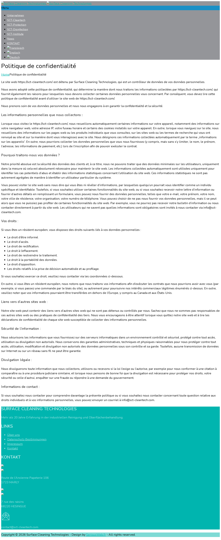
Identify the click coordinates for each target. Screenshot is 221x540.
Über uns (13, 435)
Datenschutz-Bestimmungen (26, 439)
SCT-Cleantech (16, 20)
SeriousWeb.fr (96, 535)
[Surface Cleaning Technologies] (46, 3)
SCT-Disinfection (17, 29)
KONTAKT (13, 43)
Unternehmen (15, 15)
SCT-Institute (15, 34)
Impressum (15, 444)
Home (5, 74)
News (10, 39)
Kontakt (12, 448)
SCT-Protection (16, 25)
